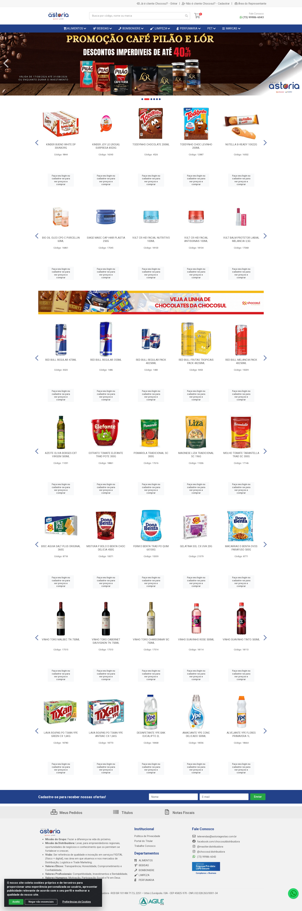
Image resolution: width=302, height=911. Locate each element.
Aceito (16, 901)
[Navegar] (6, 63)
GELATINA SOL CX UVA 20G (196, 546)
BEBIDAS (144, 865)
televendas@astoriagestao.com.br (216, 836)
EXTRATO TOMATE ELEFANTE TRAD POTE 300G (106, 454)
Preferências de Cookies (76, 901)
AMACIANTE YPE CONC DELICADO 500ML (196, 734)
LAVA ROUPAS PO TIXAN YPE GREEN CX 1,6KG (61, 734)
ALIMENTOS (146, 860)
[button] (142, 99)
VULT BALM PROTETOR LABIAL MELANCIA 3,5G (241, 239)
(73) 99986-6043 (253, 17)
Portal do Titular (143, 841)
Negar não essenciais (41, 901)
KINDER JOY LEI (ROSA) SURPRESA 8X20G (106, 146)
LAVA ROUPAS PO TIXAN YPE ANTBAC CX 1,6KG (106, 734)
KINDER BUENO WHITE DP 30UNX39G (61, 146)
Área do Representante (252, 3)
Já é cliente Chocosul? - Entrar (158, 3)
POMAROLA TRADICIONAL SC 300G (151, 454)
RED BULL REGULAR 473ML (61, 359)
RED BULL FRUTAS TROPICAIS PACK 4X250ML (196, 361)
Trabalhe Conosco (145, 846)
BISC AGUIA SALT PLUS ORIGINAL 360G (61, 548)
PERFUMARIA (146, 880)
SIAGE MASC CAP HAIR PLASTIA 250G (106, 239)
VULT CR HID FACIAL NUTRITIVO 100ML (151, 239)
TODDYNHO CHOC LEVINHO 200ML (196, 146)
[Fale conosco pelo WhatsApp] (293, 893)
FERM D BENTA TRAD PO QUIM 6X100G (151, 548)
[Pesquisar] (186, 15)
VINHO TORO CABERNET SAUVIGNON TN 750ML (106, 641)
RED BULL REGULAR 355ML (106, 359)
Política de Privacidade (147, 836)
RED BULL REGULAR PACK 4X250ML (151, 361)
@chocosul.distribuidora (210, 851)
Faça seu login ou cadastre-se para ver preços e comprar (61, 180)
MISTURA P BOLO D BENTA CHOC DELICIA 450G (106, 548)
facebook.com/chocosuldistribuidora (218, 841)
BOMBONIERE (146, 870)
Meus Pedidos (70, 813)
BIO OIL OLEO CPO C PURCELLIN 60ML (61, 239)
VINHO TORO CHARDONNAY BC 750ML (151, 641)
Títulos (127, 813)
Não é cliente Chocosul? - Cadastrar (208, 3)
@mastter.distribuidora (209, 846)
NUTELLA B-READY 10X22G (241, 144)
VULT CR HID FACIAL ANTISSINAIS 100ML (196, 239)
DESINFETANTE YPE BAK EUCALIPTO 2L (151, 734)
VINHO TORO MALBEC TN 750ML (61, 639)
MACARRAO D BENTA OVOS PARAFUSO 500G (241, 548)
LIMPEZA (144, 875)
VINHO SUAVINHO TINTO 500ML (241, 639)
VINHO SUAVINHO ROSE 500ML (196, 639)
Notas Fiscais (183, 813)
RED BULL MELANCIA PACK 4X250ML (241, 361)
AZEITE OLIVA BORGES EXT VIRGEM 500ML (61, 454)
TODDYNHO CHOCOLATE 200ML (151, 144)
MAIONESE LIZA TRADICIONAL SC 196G (196, 454)
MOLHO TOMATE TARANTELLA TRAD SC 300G (241, 454)
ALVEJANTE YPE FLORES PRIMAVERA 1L (241, 734)
